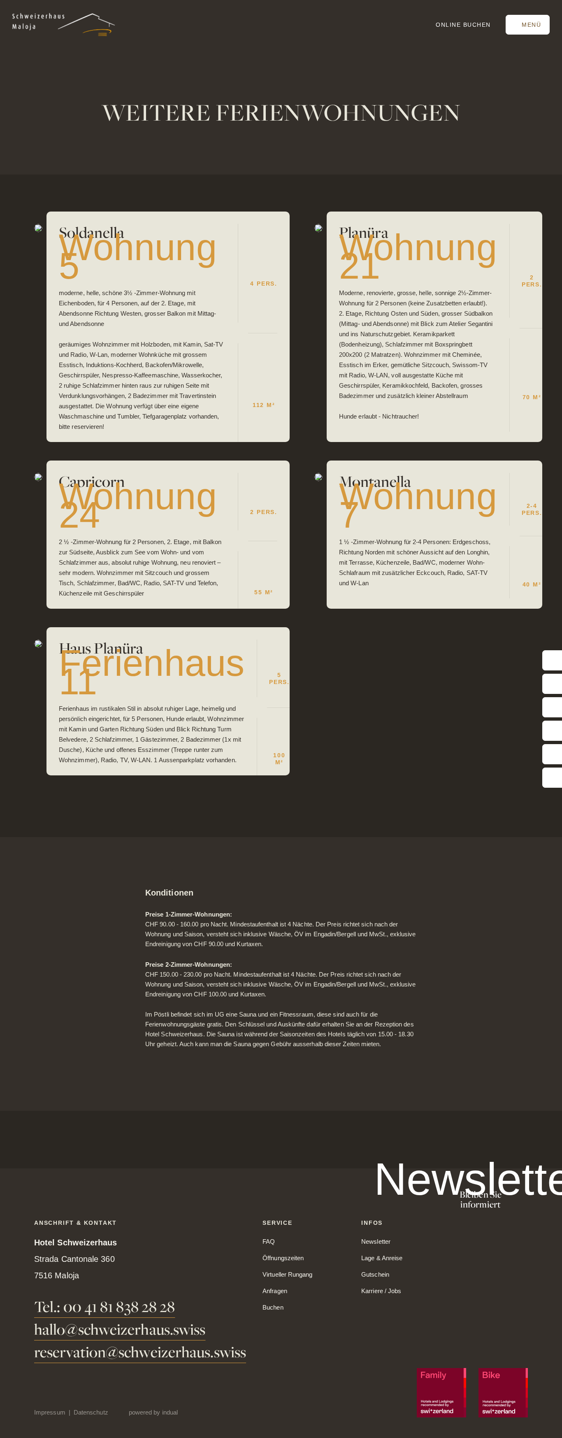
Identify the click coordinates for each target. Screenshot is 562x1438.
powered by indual (153, 1412)
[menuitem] (54, 1412)
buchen (463, 24)
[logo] (63, 24)
